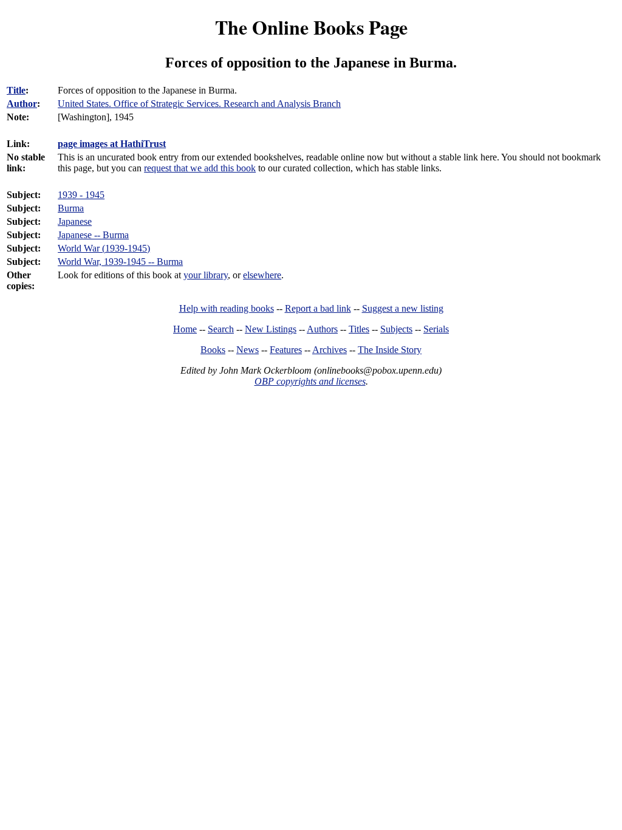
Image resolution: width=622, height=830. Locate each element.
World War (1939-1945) (104, 248)
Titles (359, 329)
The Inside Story (390, 350)
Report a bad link (318, 308)
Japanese (75, 221)
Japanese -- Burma (93, 235)
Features (286, 350)
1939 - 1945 (81, 195)
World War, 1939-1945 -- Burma (120, 261)
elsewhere (262, 275)
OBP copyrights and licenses (310, 381)
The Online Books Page (311, 27)
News (247, 350)
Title (16, 90)
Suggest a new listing (402, 308)
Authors (322, 329)
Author (22, 103)
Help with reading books (226, 308)
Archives (329, 350)
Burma (71, 208)
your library (205, 275)
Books (212, 350)
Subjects (396, 329)
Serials (436, 329)
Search (221, 329)
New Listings (270, 329)
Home (185, 329)
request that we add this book (200, 168)
